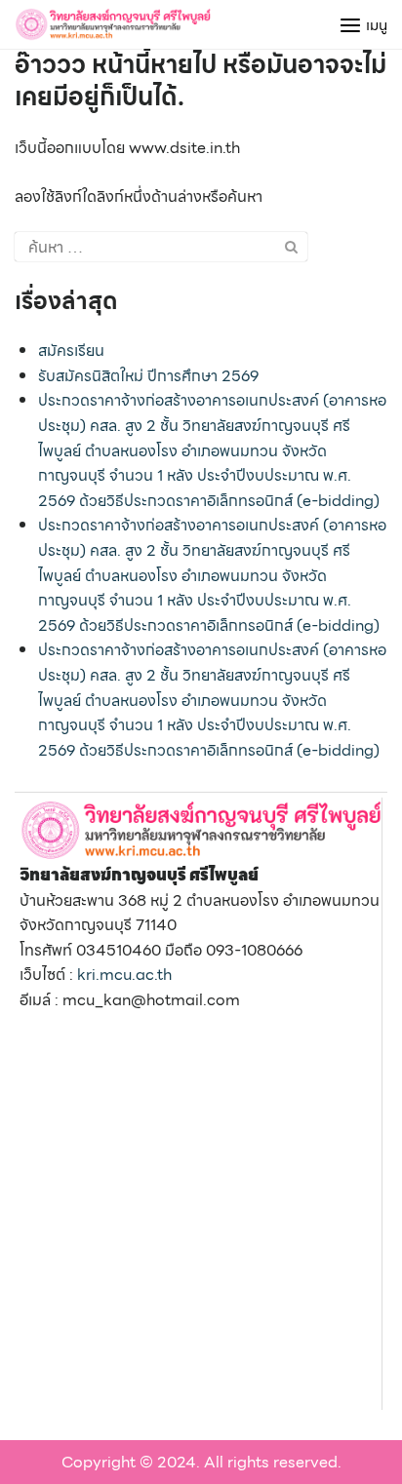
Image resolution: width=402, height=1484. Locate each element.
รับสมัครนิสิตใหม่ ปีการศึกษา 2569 (148, 376)
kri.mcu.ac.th (124, 974)
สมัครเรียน (71, 350)
